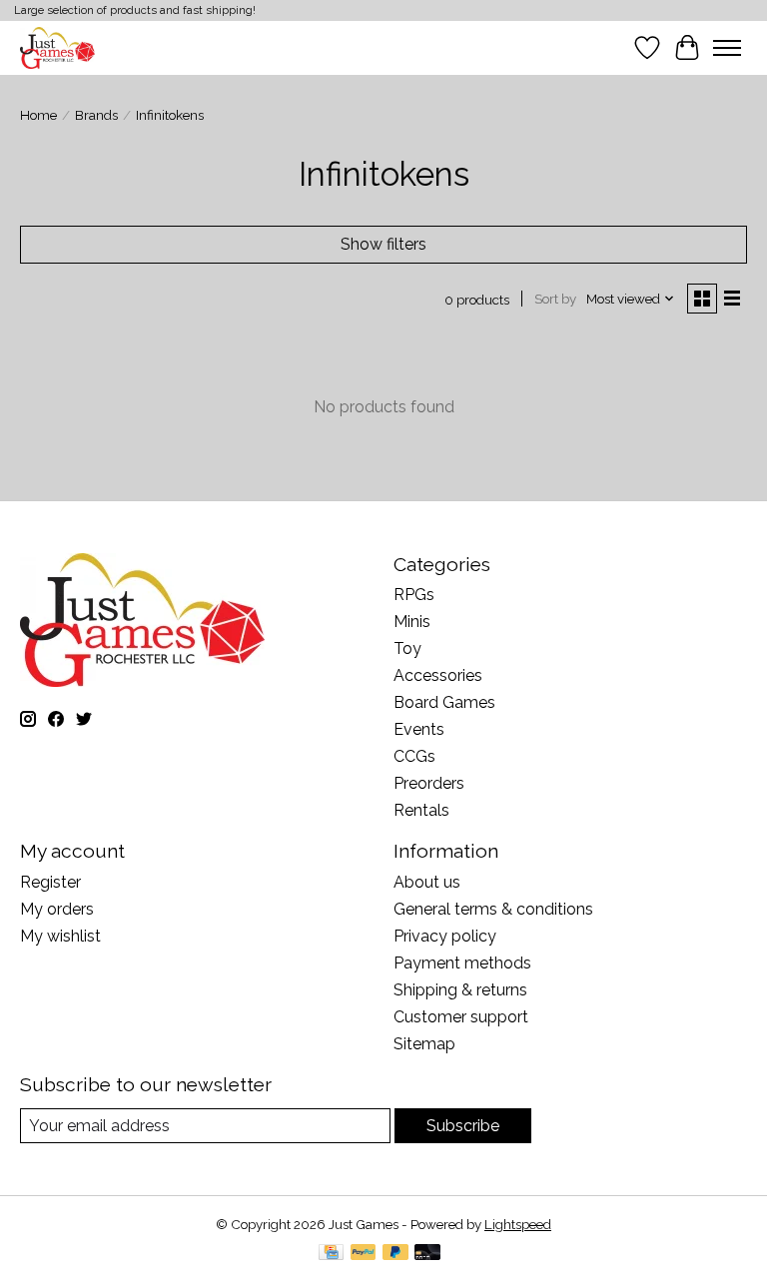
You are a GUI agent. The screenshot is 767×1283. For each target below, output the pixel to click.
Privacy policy (444, 936)
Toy (407, 648)
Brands (96, 115)
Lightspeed (517, 1224)
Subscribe (462, 1125)
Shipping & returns (460, 989)
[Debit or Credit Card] (427, 1253)
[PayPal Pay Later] (395, 1253)
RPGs (413, 594)
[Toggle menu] (727, 48)
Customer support (460, 1016)
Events (418, 729)
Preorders (428, 783)
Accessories (437, 675)
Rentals (421, 810)
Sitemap (424, 1043)
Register (50, 882)
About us (426, 882)
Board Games (444, 702)
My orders (57, 909)
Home (38, 115)
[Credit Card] (331, 1253)
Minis (411, 621)
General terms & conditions (493, 909)
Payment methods (462, 963)
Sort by (555, 299)
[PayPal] (364, 1253)
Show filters (383, 244)
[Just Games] (57, 47)
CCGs (414, 756)
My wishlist (60, 936)
